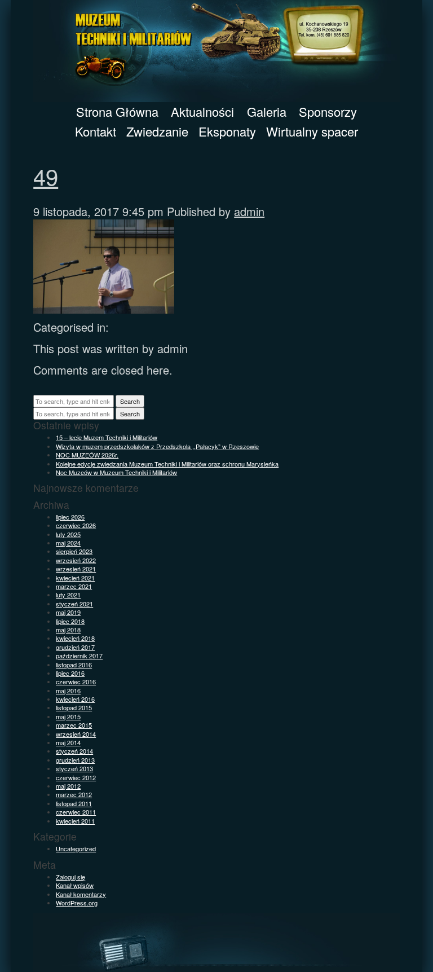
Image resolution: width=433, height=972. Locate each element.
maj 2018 (68, 629)
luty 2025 (68, 534)
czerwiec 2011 (76, 811)
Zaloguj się (70, 876)
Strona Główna (117, 111)
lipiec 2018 (70, 621)
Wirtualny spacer (312, 131)
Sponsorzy (328, 111)
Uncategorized (76, 848)
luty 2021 (68, 594)
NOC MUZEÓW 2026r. (87, 454)
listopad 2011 (74, 803)
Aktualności (202, 111)
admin (249, 211)
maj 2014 (68, 742)
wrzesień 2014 (76, 733)
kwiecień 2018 (75, 638)
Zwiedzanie (157, 131)
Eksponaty (227, 131)
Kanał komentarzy (81, 894)
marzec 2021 (74, 586)
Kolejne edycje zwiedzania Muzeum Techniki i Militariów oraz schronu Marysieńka (167, 463)
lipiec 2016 (70, 673)
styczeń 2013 (74, 768)
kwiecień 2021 (75, 577)
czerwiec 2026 (76, 525)
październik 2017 (79, 655)
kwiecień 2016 (75, 698)
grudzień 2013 (75, 759)
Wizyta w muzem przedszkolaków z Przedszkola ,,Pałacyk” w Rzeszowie (157, 446)
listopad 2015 (74, 707)
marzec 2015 (74, 724)
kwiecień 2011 (75, 820)
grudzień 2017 (75, 647)
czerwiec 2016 (76, 681)
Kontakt (95, 131)
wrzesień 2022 (76, 560)
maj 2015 (68, 716)
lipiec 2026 (70, 516)
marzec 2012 (74, 794)
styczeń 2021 (74, 603)
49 (45, 176)
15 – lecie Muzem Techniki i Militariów (106, 437)
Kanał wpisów (75, 885)
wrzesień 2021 (76, 568)
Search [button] (130, 401)
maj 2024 (68, 542)
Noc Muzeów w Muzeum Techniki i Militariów (116, 472)
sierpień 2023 (74, 551)
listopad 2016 (74, 664)
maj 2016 (68, 690)
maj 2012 (68, 785)
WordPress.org (77, 902)
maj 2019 (68, 612)
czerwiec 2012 (76, 777)
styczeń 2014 (74, 750)
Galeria (266, 111)
